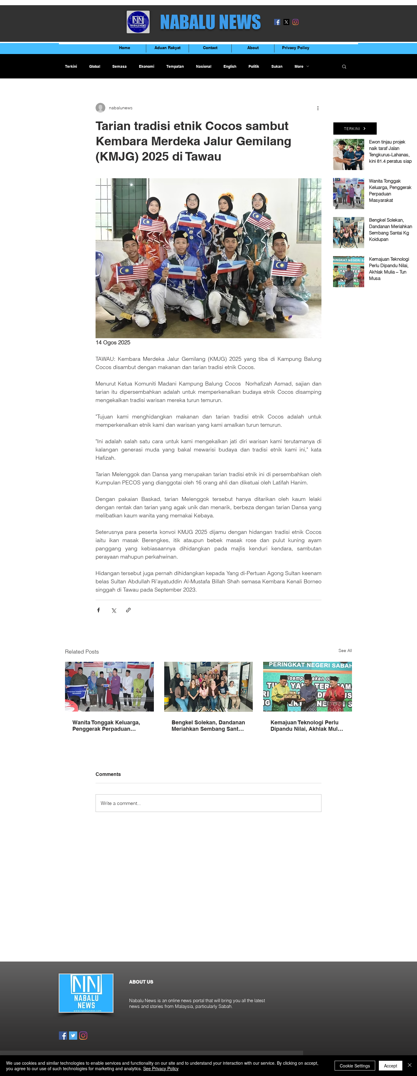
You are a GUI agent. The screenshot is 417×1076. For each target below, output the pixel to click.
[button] (344, 66)
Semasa (119, 66)
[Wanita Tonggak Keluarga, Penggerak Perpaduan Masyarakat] (109, 687)
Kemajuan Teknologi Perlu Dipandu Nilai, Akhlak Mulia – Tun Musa (306, 725)
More (299, 66)
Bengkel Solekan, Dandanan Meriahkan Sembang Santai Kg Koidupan (208, 725)
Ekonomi (146, 66)
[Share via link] (128, 610)
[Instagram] (295, 22)
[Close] (409, 1065)
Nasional (203, 66)
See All (345, 650)
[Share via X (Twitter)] (113, 610)
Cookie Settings (355, 1066)
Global (94, 66)
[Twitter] (73, 1035)
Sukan (276, 66)
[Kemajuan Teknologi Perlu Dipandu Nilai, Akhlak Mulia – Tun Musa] (307, 687)
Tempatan (175, 66)
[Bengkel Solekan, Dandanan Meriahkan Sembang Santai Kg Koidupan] (208, 687)
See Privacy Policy (161, 1068)
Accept (390, 1066)
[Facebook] (277, 22)
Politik (253, 66)
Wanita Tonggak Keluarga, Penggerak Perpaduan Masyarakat (106, 725)
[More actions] (317, 107)
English (229, 66)
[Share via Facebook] (98, 610)
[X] (286, 22)
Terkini (71, 66)
